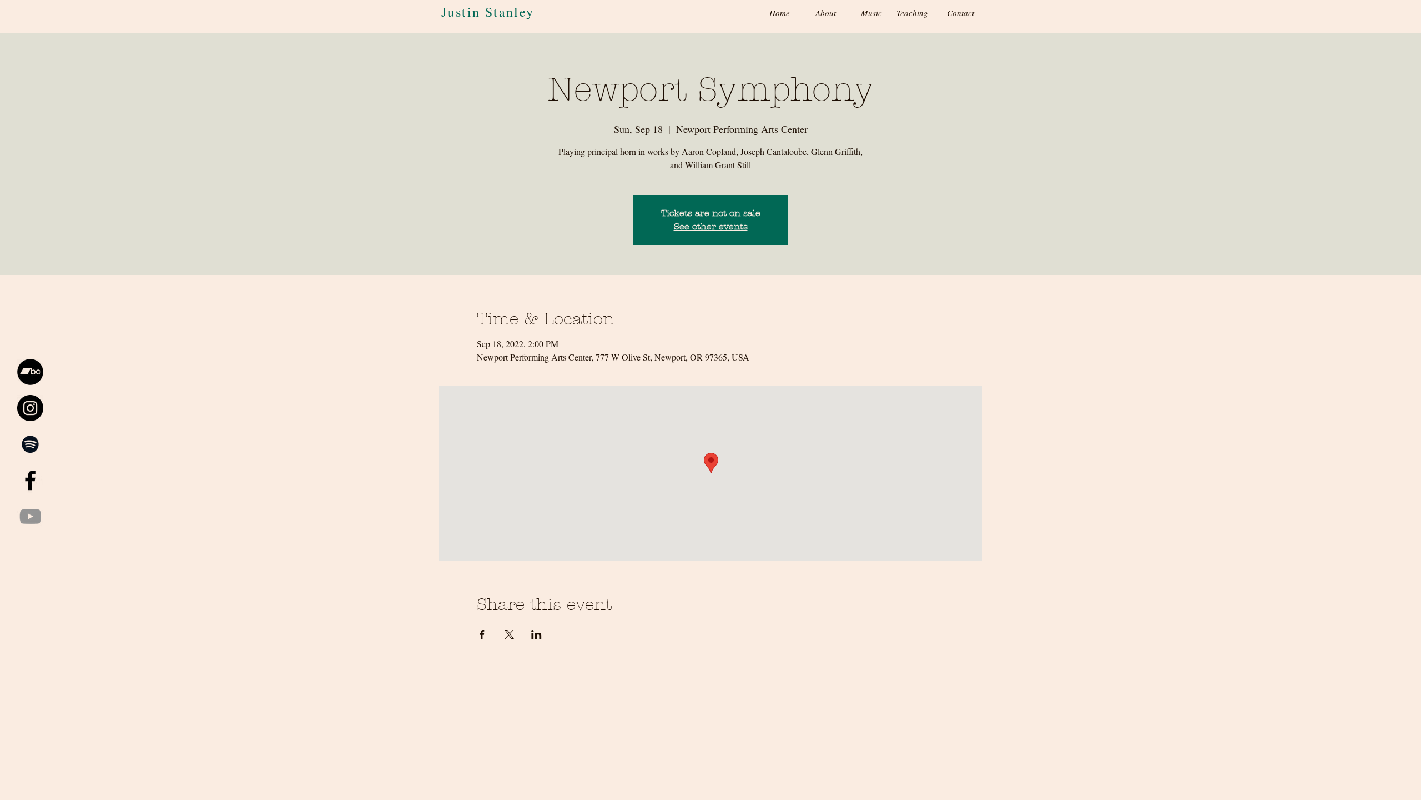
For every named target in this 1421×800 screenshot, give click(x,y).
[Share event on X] (509, 634)
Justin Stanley (488, 12)
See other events (711, 226)
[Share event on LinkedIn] (536, 634)
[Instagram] (30, 408)
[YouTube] (30, 516)
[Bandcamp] (30, 372)
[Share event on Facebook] (482, 634)
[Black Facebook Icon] (30, 480)
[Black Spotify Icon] (30, 444)
